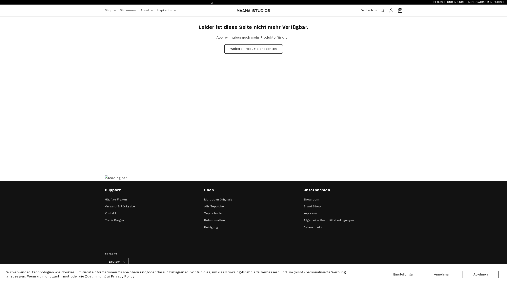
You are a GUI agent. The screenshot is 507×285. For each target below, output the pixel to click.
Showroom (311, 199)
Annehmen (442, 274)
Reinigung (211, 227)
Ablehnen (480, 274)
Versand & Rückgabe (120, 206)
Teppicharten (213, 213)
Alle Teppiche (214, 206)
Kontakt (110, 213)
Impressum (311, 213)
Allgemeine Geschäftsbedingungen (329, 220)
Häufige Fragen (116, 199)
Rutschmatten (214, 220)
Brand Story (312, 206)
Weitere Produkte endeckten (253, 49)
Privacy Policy (122, 276)
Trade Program (116, 220)
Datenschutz (313, 227)
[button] (110, 10)
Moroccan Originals (218, 199)
